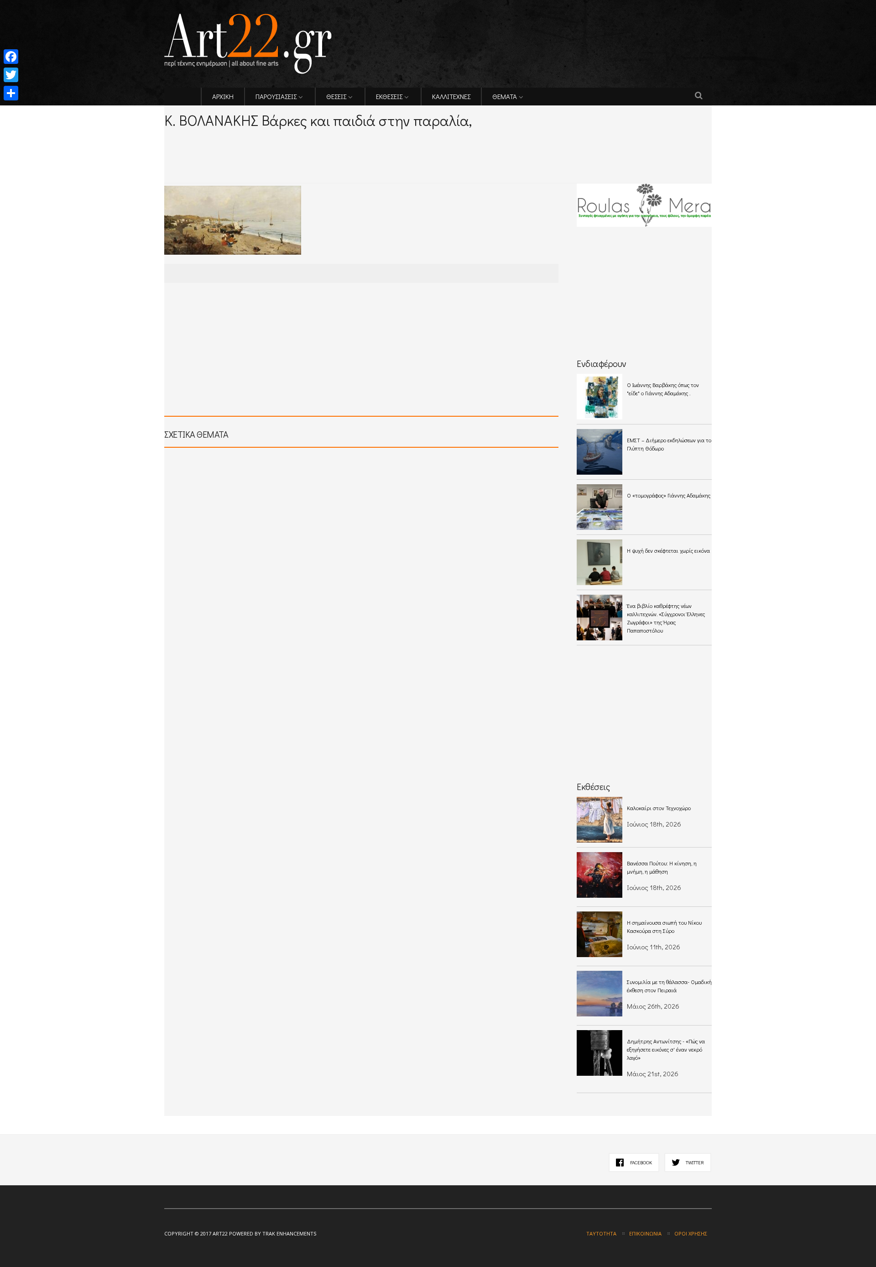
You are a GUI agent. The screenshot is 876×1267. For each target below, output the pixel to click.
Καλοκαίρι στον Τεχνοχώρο (659, 808)
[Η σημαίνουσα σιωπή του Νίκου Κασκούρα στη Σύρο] (599, 934)
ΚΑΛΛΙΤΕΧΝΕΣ (451, 96)
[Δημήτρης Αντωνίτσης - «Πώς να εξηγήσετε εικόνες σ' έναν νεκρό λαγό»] (599, 1053)
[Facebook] (11, 56)
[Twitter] (11, 75)
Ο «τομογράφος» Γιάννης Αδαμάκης (668, 495)
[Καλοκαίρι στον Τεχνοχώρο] (599, 820)
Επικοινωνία (645, 1233)
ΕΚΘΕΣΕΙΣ (389, 96)
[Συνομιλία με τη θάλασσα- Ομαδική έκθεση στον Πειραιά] (599, 993)
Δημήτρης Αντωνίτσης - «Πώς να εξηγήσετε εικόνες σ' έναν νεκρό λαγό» (666, 1049)
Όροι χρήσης (690, 1233)
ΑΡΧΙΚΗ (223, 96)
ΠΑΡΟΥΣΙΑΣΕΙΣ (276, 96)
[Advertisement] (271, 142)
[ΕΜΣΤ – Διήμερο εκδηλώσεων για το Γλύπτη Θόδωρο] (599, 452)
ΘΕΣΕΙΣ (336, 96)
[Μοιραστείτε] (11, 93)
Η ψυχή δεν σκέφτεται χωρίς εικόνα (668, 550)
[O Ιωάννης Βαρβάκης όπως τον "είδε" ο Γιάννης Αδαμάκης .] (599, 396)
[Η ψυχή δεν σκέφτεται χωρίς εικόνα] (599, 562)
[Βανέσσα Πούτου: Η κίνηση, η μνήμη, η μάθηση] (599, 875)
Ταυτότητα (601, 1233)
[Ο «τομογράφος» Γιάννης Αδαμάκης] (599, 507)
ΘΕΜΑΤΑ (504, 96)
